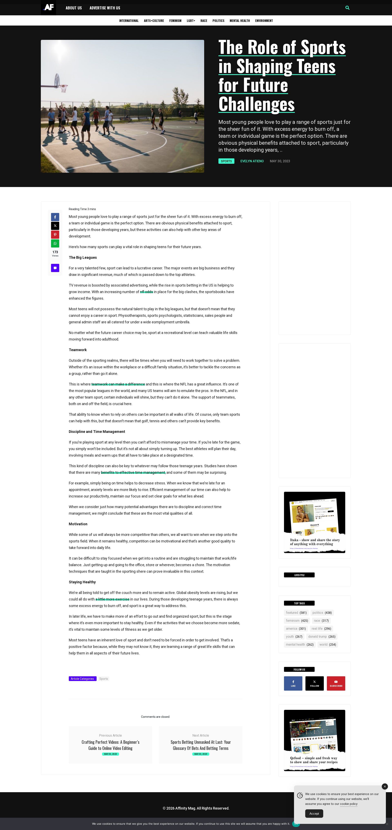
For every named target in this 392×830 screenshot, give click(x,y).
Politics (218, 20)
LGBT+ (191, 20)
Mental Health (240, 20)
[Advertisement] (314, 268)
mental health (300, 644)
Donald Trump (321, 636)
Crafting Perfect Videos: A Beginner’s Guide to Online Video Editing (110, 745)
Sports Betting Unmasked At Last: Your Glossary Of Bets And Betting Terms (201, 745)
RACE (321, 621)
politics (322, 613)
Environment (264, 20)
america (296, 629)
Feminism (175, 20)
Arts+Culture (154, 20)
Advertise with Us (105, 7)
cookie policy (348, 804)
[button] (347, 7)
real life (321, 629)
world (328, 644)
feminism (297, 621)
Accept (314, 813)
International (129, 20)
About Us (74, 7)
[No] (387, 824)
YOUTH (294, 636)
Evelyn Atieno (252, 161)
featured (296, 613)
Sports (226, 161)
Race (203, 20)
